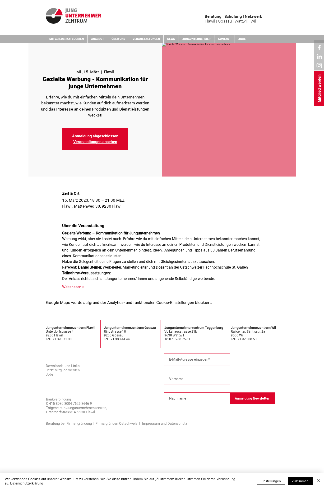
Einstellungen (271, 481)
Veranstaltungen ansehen (95, 142)
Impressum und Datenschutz (164, 423)
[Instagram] (319, 65)
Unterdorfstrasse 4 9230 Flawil (60, 333)
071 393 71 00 (61, 339)
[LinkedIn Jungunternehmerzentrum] (319, 56)
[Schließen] (318, 481)
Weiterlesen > (73, 287)
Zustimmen (300, 481)
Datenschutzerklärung (26, 483)
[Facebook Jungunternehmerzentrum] (319, 47)
